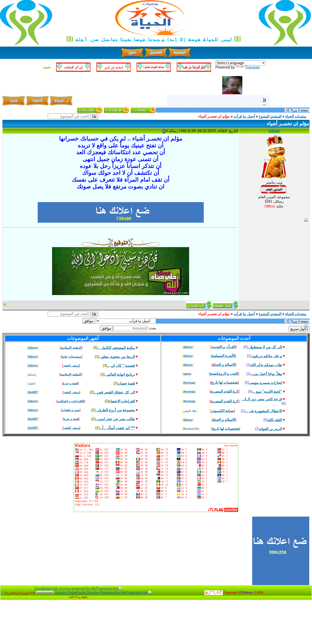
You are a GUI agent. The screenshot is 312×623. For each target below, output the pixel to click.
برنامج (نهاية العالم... (120, 374)
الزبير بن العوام (270, 429)
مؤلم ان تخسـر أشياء (214, 116)
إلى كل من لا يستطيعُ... (265, 347)
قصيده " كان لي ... (121, 365)
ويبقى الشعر (71, 365)
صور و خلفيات (70, 410)
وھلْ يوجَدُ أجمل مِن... (266, 374)
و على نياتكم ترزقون (266, 356)
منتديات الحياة (295, 116)
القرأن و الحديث (223, 347)
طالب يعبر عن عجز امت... (115, 419)
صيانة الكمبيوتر (222, 411)
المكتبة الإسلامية (71, 347)
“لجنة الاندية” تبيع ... (267, 391)
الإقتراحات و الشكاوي (70, 401)
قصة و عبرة (70, 383)
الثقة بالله (275, 420)
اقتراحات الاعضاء (122, 401)
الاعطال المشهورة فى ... (263, 411)
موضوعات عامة (71, 356)
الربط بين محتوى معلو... (117, 357)
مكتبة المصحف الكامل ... (116, 348)
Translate (252, 67)
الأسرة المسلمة (223, 356)
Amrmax (189, 382)
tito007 (32, 392)
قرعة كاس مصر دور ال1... (262, 399)
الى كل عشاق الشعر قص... (114, 392)
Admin (274, 131)
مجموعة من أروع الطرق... (115, 410)
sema (187, 373)
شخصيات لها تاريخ (224, 382)
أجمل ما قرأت (244, 116)
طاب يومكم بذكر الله (266, 365)
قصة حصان (126, 383)
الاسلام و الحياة (224, 365)
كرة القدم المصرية (224, 391)
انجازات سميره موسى (265, 383)
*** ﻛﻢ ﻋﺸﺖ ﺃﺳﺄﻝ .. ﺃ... (117, 428)
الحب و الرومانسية (224, 373)
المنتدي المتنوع (270, 116)
